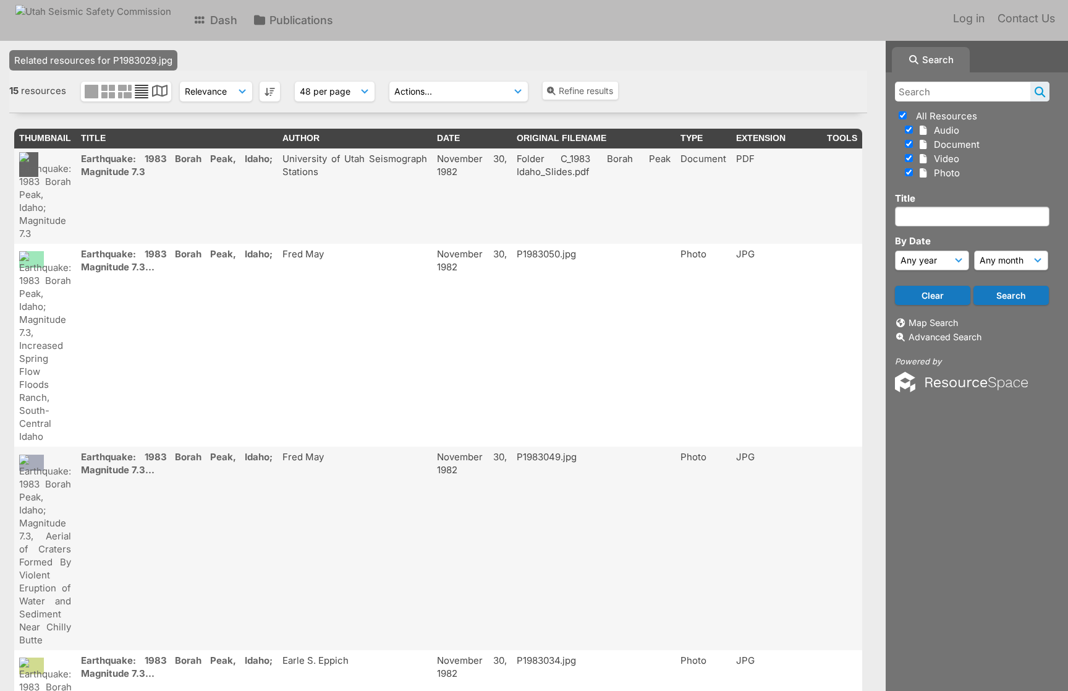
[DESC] (270, 91)
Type (691, 138)
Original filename (561, 138)
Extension (761, 138)
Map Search (933, 322)
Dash (222, 20)
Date (448, 138)
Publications (299, 20)
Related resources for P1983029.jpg (93, 60)
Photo (944, 173)
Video (944, 159)
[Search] (1039, 91)
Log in (969, 18)
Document (954, 144)
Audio (944, 130)
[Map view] (160, 92)
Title (905, 198)
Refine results (586, 90)
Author (301, 138)
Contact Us (1026, 18)
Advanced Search (945, 337)
